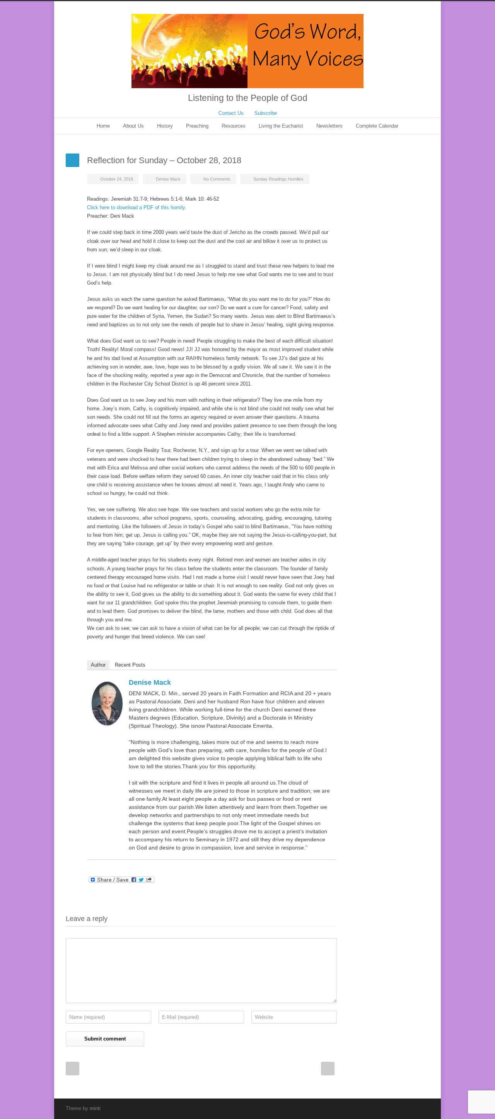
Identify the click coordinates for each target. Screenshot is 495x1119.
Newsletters (329, 126)
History (165, 126)
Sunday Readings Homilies (278, 179)
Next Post (328, 1068)
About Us (133, 126)
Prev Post (72, 1068)
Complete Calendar (377, 126)
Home (103, 126)
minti (95, 1108)
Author (98, 665)
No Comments (216, 179)
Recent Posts (130, 665)
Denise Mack (168, 179)
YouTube (406, 1108)
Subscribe (265, 113)
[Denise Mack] (107, 703)
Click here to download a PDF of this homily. (136, 207)
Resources (234, 126)
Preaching (197, 126)
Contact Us (231, 113)
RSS (421, 1108)
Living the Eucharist (281, 126)
